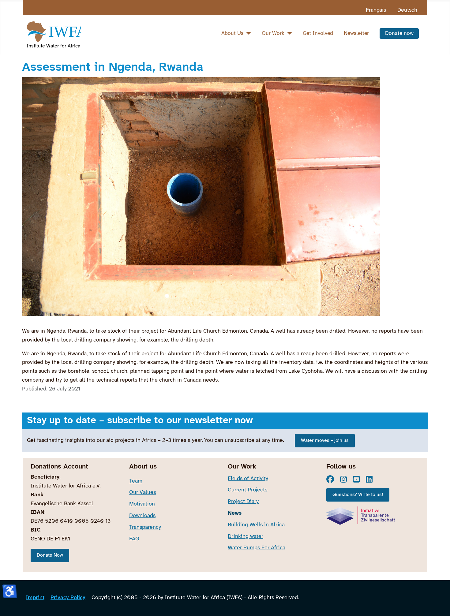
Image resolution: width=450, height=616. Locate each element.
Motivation (142, 504)
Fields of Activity (248, 479)
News (235, 513)
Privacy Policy (68, 598)
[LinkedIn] (369, 479)
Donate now (399, 33)
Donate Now (50, 555)
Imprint (35, 598)
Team (135, 481)
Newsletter (356, 33)
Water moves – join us (325, 440)
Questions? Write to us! (357, 494)
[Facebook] (330, 479)
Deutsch (407, 10)
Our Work (273, 33)
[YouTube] (356, 479)
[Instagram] (343, 479)
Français (376, 10)
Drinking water (245, 536)
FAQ (134, 539)
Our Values (142, 492)
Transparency (145, 527)
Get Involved (318, 33)
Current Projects (247, 490)
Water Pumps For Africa (256, 548)
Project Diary (243, 502)
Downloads (142, 516)
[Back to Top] (438, 603)
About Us (232, 33)
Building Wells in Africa (256, 525)
